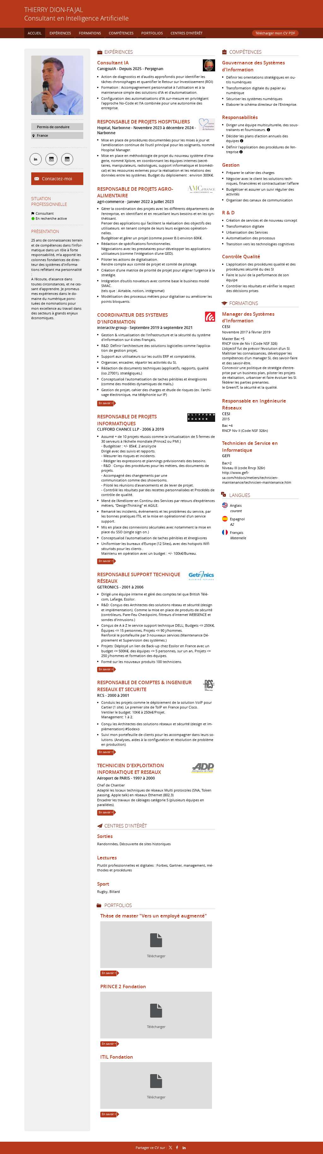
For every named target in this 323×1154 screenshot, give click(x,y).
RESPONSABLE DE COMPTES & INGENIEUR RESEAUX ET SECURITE (144, 686)
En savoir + (106, 403)
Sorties (105, 836)
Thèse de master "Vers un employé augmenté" (153, 915)
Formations (243, 303)
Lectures (107, 857)
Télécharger (156, 956)
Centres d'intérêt (125, 825)
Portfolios (118, 905)
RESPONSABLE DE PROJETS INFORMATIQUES (127, 420)
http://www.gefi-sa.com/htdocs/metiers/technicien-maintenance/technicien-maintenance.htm (256, 477)
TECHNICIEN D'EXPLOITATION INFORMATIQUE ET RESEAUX (130, 769)
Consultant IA (113, 62)
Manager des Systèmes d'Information (248, 317)
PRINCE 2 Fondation (123, 986)
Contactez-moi (56, 179)
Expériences (118, 52)
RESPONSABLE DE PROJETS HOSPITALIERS (143, 121)
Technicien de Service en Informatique (250, 446)
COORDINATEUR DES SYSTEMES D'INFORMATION (132, 318)
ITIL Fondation (116, 1057)
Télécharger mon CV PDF (275, 33)
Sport (103, 884)
